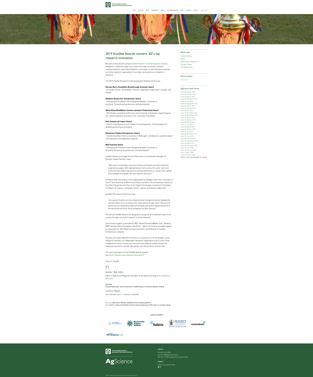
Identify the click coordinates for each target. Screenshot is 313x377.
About (147, 10)
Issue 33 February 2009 (188, 150)
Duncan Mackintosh (112, 287)
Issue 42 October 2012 (188, 129)
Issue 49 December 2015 (189, 113)
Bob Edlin (109, 284)
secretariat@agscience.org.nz (168, 355)
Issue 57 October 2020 (188, 94)
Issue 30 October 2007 (188, 155)
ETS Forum (184, 80)
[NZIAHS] (119, 4)
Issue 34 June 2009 (187, 148)
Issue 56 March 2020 (188, 97)
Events (163, 10)
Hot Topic (140, 10)
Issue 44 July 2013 (187, 125)
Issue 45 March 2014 (188, 122)
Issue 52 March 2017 (188, 106)
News (181, 10)
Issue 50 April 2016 (187, 111)
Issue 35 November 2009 (189, 145)
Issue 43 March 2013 (188, 127)
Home (134, 10)
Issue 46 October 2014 (188, 120)
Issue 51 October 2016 (188, 108)
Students (188, 10)
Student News (186, 64)
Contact (196, 10)
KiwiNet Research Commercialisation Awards (149, 63)
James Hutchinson (126, 287)
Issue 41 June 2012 (187, 131)
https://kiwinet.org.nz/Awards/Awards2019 (126, 255)
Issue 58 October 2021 (188, 92)
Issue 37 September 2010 (189, 141)
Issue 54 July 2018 (187, 101)
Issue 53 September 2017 (189, 104)
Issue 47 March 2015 (188, 118)
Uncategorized (186, 67)
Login (202, 10)
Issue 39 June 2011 (187, 136)
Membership (155, 10)
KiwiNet (133, 238)
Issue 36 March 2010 (188, 143)
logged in (119, 294)
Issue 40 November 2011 (189, 134)
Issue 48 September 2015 (189, 115)
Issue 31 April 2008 (187, 152)
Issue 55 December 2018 (189, 99)
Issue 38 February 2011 (188, 138)
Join (206, 10)
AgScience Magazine (172, 10)
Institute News (186, 56)
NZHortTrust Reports (189, 61)
